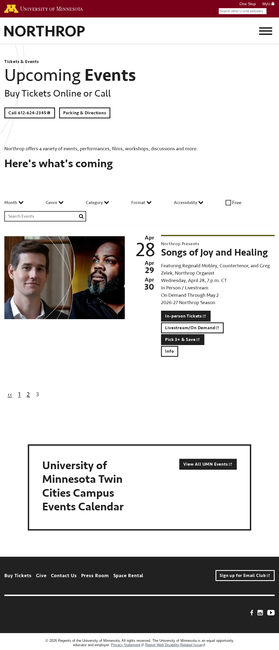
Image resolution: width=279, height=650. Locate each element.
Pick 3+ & (180, 339)
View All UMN (205, 464)
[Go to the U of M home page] (43, 9)
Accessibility (185, 202)
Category (94, 202)
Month (10, 202)
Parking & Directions (84, 113)
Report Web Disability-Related (173, 645)
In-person (183, 316)
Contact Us (64, 576)
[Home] (44, 32)
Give (41, 576)
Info (169, 351)
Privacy (125, 645)
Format (138, 202)
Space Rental (128, 576)
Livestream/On (190, 328)
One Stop (247, 4)
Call (27, 113)
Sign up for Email (243, 575)
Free (236, 202)
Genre (51, 202)
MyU (266, 4)
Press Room (95, 576)
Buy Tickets (18, 576)
